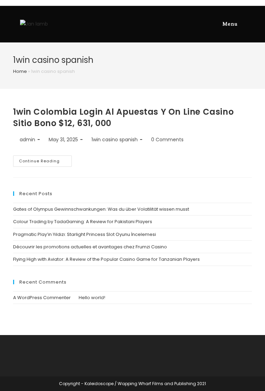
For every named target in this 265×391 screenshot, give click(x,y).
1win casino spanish (114, 139)
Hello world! (92, 297)
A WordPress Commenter (42, 297)
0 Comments (167, 139)
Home (20, 71)
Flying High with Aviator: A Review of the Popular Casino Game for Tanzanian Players (106, 259)
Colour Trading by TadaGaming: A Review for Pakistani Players (82, 221)
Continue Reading (39, 161)
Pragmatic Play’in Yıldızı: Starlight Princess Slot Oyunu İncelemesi (84, 234)
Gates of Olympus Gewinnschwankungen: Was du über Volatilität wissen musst (101, 209)
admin (27, 139)
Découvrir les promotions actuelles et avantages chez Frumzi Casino (90, 247)
